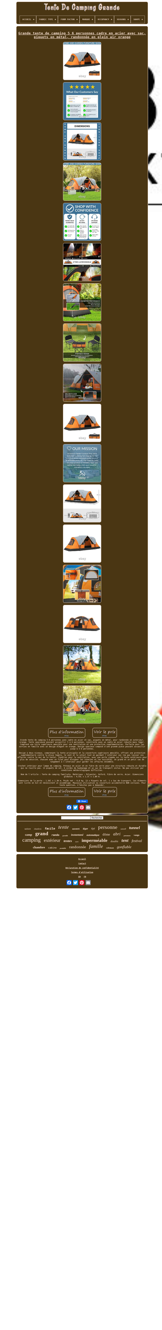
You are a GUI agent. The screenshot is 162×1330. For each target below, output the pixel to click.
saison (28, 828)
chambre (39, 847)
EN (79, 877)
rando (55, 834)
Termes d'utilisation (82, 872)
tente (63, 826)
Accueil (82, 859)
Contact (82, 863)
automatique (93, 835)
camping (31, 840)
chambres (37, 829)
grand (41, 833)
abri (117, 834)
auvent (76, 829)
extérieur (52, 840)
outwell (123, 829)
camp (28, 834)
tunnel (134, 827)
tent (125, 840)
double (114, 841)
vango (136, 835)
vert (76, 841)
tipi (93, 828)
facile (50, 828)
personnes (127, 835)
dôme (106, 834)
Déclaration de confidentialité (82, 868)
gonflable (124, 847)
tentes (68, 841)
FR (85, 877)
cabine (52, 847)
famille (96, 846)
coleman (110, 848)
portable (63, 848)
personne (107, 827)
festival (137, 841)
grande (65, 835)
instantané (77, 834)
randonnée (77, 847)
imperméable (94, 840)
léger (85, 828)
